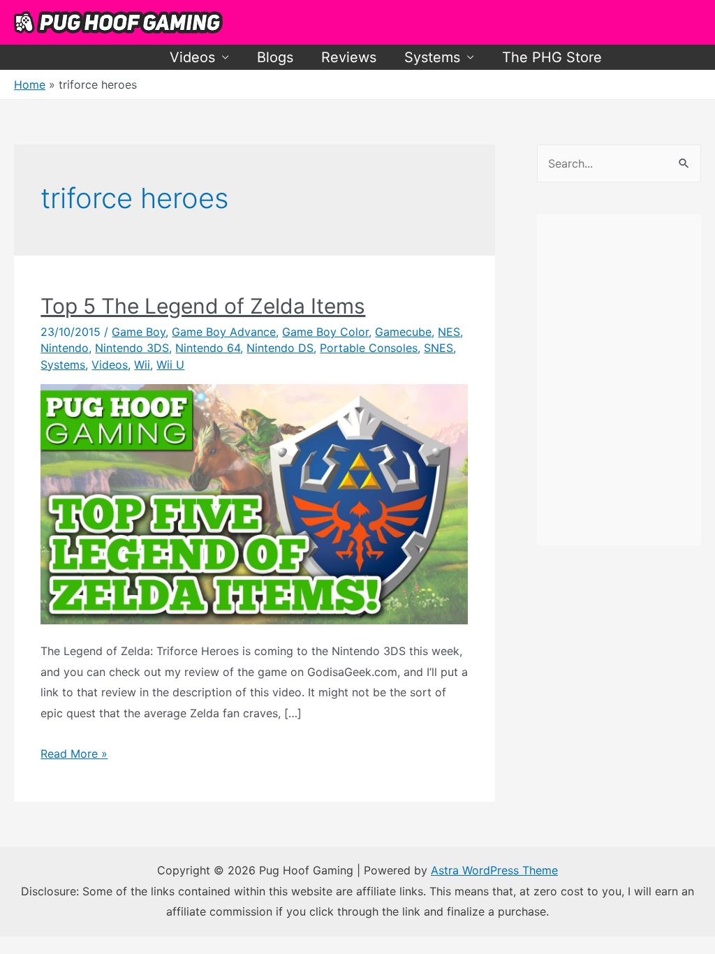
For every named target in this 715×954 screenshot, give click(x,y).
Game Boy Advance (224, 332)
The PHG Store (552, 57)
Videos (192, 57)
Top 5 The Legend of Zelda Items (202, 305)
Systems (432, 57)
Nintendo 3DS (132, 348)
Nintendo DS (280, 348)
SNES (438, 348)
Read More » (74, 754)
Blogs (275, 57)
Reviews (348, 57)
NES (449, 332)
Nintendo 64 (207, 348)
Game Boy (138, 332)
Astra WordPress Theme (494, 870)
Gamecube (403, 332)
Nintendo (64, 348)
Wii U (170, 365)
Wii (142, 365)
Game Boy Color (325, 332)
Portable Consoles (369, 348)
